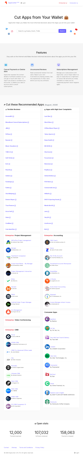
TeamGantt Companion (18, 256)
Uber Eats (53, 356)
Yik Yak (52, 328)
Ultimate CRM (15, 373)
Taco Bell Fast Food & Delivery (59, 337)
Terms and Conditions (26, 447)
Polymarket (53, 365)
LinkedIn (52, 347)
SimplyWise (53, 271)
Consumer (73, 3)
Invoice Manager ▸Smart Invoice (60, 302)
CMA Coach (53, 240)
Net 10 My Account (56, 256)
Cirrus (13, 335)
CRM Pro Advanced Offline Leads (21, 350)
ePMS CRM (14, 396)
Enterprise (62, 3)
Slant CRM (14, 381)
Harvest (13, 287)
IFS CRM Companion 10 (18, 404)
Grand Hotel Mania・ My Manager (22, 263)
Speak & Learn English (57, 393)
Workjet (13, 248)
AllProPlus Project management (21, 240)
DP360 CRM (15, 342)
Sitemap (14, 447)
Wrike (13, 279)
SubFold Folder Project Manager (21, 302)
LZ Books (53, 279)
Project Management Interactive (21, 271)
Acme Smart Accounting (57, 287)
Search (62, 31)
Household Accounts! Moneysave (60, 263)
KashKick (53, 319)
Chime (52, 383)
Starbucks (53, 402)
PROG (13, 294)
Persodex (14, 366)
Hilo (12, 358)
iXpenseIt (53, 294)
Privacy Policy (39, 447)
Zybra (52, 248)
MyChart (53, 374)
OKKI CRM (14, 389)
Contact (6, 447)
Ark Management (16, 310)
